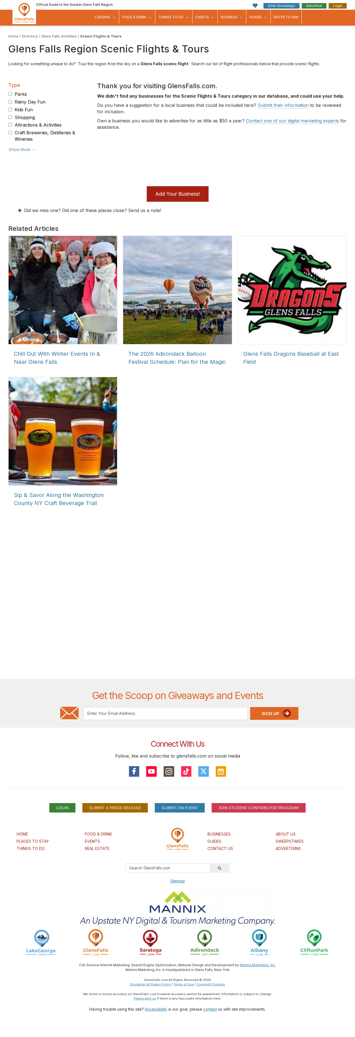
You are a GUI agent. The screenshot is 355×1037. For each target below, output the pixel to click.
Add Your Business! (177, 194)
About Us (286, 834)
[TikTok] (186, 771)
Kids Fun (24, 109)
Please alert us (145, 998)
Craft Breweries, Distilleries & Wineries (45, 136)
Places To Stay (33, 841)
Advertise (314, 6)
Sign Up (271, 713)
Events (202, 17)
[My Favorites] (255, 6)
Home (13, 36)
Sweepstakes (290, 841)
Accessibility (156, 1009)
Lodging (102, 17)
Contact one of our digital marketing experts (292, 120)
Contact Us (220, 848)
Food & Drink (134, 17)
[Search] (219, 868)
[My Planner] (221, 771)
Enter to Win (286, 17)
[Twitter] (203, 771)
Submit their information (283, 105)
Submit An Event (180, 807)
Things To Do (171, 17)
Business (229, 17)
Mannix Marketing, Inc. (258, 965)
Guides (255, 17)
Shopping (25, 117)
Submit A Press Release (115, 807)
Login (337, 6)
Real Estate (97, 848)
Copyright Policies (211, 984)
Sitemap (177, 881)
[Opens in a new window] (41, 942)
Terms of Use (184, 984)
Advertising (288, 848)
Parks (21, 94)
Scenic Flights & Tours (100, 36)
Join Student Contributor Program (259, 807)
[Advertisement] (177, 611)
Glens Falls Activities (59, 36)
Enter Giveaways (281, 6)
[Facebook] (134, 771)
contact (210, 1009)
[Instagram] (169, 771)
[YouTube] (151, 771)
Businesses (219, 834)
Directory (30, 36)
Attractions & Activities (38, 125)
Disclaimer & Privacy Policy (150, 984)
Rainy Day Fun (30, 102)
